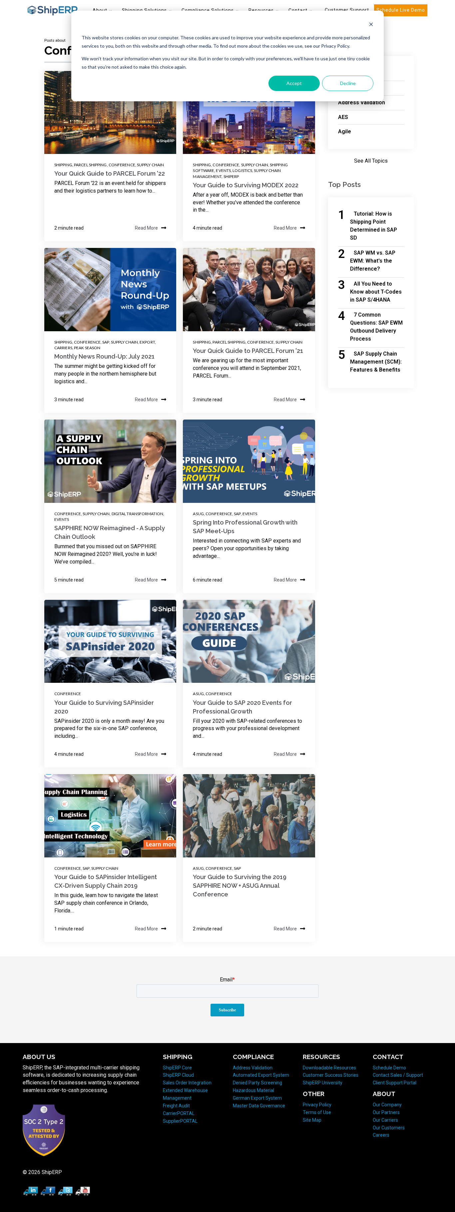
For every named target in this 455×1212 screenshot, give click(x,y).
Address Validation (361, 102)
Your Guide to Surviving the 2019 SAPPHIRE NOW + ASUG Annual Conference (239, 885)
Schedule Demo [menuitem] (389, 1067)
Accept (294, 83)
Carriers (63, 347)
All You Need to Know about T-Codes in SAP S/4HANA (376, 292)
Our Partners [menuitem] (386, 1112)
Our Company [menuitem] (387, 1104)
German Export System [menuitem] (257, 1098)
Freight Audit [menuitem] (176, 1105)
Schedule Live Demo (400, 10)
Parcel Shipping (90, 164)
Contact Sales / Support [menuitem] (398, 1075)
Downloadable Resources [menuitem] (329, 1067)
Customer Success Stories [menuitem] (330, 1075)
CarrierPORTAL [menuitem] (179, 1113)
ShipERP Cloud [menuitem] (178, 1075)
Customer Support (347, 10)
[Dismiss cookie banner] (371, 25)
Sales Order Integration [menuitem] (187, 1082)
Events (223, 170)
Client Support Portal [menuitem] (394, 1082)
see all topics (371, 161)
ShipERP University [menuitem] (322, 1082)
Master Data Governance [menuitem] (259, 1105)
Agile (344, 131)
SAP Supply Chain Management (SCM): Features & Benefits (376, 362)
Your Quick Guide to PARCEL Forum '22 (109, 173)
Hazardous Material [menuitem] (253, 1090)
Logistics (242, 170)
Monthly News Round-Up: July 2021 (104, 356)
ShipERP (231, 176)
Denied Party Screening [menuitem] (257, 1082)
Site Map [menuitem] (312, 1120)
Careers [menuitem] (381, 1135)
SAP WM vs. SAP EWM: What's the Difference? (372, 261)
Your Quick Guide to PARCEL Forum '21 (248, 350)
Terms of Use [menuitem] (317, 1112)
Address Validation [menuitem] (252, 1067)
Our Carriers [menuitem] (385, 1120)
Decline (348, 83)
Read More (146, 228)
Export (147, 342)
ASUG (198, 513)
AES (343, 117)
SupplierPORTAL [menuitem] (180, 1121)
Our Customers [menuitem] (389, 1127)
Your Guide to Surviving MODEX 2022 (245, 185)
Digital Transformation (137, 513)
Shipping (63, 164)
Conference (122, 164)
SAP (105, 342)
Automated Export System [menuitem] (261, 1075)
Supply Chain (150, 164)
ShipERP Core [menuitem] (177, 1067)
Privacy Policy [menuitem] (317, 1104)
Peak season (87, 347)
